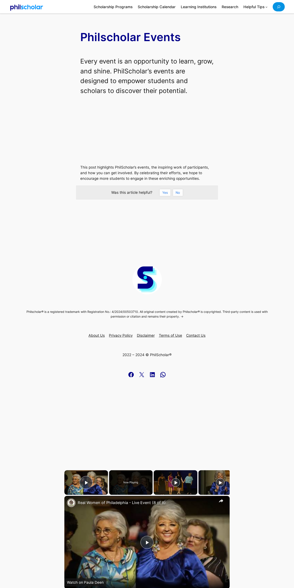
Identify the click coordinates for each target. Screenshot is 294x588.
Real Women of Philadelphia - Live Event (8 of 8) (122, 502)
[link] (71, 502)
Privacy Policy (121, 335)
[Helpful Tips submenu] (266, 7)
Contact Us (196, 335)
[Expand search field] (279, 6)
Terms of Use (170, 335)
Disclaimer (146, 335)
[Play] (175, 482)
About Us (96, 335)
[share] (221, 501)
